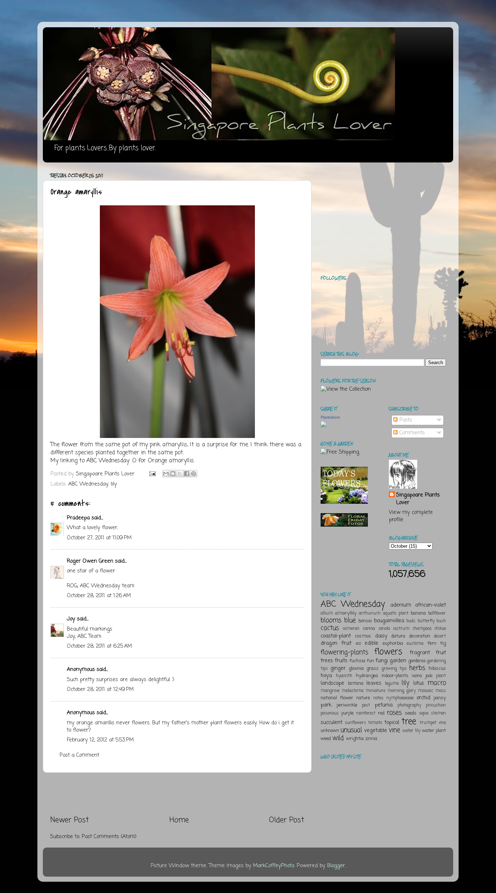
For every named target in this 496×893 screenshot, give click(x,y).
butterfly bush (432, 621)
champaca (422, 628)
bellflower (437, 613)
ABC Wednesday (107, 460)
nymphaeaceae (400, 698)
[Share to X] (179, 473)
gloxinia (356, 668)
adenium (400, 605)
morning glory (401, 691)
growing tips (394, 668)
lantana (355, 683)
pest (366, 705)
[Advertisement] (177, 794)
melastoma (352, 691)
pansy (440, 698)
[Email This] (166, 473)
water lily (411, 731)
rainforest (365, 713)
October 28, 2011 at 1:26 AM (99, 596)
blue (350, 620)
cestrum (401, 628)
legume (392, 683)
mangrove (330, 691)
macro (436, 683)
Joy (71, 619)
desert (440, 636)
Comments (411, 433)
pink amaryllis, (169, 445)
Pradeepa (78, 518)
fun (370, 660)
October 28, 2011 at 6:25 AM (99, 646)
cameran (351, 628)
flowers (388, 651)
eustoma (415, 643)
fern (431, 643)
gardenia (417, 660)
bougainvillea (389, 621)
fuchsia (357, 660)
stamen (438, 713)
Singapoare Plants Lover (418, 498)
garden (398, 661)
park (326, 705)
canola (384, 628)
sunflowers (355, 723)
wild (338, 738)
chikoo (440, 628)
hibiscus (437, 668)
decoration (419, 636)
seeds (410, 713)
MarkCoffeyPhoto (273, 866)
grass (372, 668)
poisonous (330, 713)
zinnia (371, 738)
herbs (417, 668)
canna (369, 628)
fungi (381, 661)
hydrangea (367, 675)
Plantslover (330, 417)
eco (358, 643)
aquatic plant (395, 613)
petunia (384, 705)
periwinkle (347, 705)
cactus (330, 628)
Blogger (336, 866)
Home (179, 820)
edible (371, 643)
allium (327, 613)
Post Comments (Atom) (109, 837)
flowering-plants (344, 652)
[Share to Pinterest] (193, 473)
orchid (423, 698)
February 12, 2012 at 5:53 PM (100, 740)
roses (394, 712)
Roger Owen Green (90, 561)
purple (347, 713)
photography (409, 705)
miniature (375, 691)
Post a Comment (79, 755)
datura (398, 636)
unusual (351, 730)
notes (378, 698)
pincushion (436, 705)
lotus (418, 683)
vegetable (375, 731)
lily (114, 484)
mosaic (425, 690)
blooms (331, 620)
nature (363, 698)
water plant (434, 730)
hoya (326, 676)
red (381, 713)
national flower (337, 698)
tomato (375, 723)
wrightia (355, 738)
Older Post (286, 820)
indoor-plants (395, 675)
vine (394, 730)
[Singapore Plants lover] (323, 426)
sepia (423, 713)
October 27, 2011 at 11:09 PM (99, 538)
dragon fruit (336, 643)
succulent (331, 723)
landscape (332, 683)
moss (440, 691)
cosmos (363, 636)
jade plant (436, 676)
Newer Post (69, 820)
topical (392, 723)
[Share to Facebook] (186, 473)
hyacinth (344, 676)
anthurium (370, 613)
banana (418, 613)
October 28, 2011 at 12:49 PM (100, 689)
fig (443, 643)
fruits (341, 661)
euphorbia (393, 643)
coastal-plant (336, 636)
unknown (330, 730)
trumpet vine (433, 723)
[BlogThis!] (172, 473)
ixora (417, 675)
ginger (338, 668)
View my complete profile (411, 516)
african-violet (430, 605)
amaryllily (346, 613)
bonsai (365, 621)
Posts (405, 420)
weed (326, 738)
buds (410, 621)
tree (409, 721)
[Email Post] (152, 474)
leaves (373, 683)
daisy (381, 636)
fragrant (420, 653)
